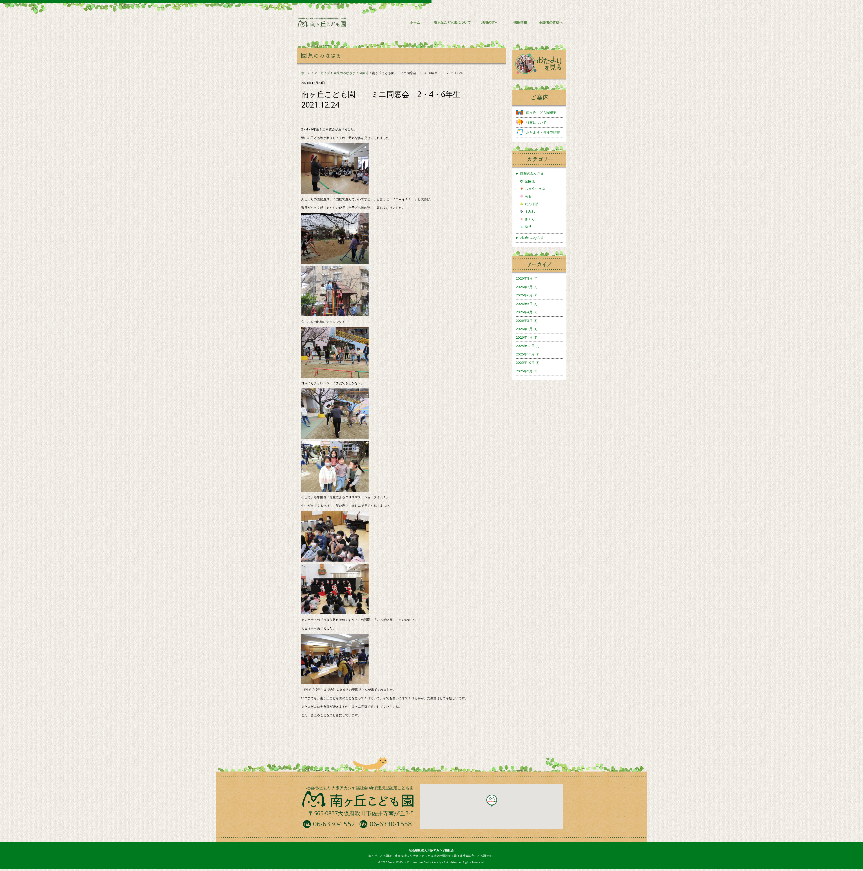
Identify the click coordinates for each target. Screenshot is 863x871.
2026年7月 (524, 286)
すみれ (530, 211)
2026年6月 (524, 295)
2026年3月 (524, 320)
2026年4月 (524, 312)
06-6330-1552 (334, 823)
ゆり (528, 226)
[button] (491, 801)
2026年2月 (524, 328)
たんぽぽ (531, 203)
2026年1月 (524, 337)
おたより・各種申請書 (543, 132)
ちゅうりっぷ (535, 188)
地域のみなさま (532, 237)
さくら (530, 219)
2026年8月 (524, 278)
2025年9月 (524, 371)
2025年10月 (525, 362)
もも (528, 196)
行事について (536, 122)
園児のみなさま (532, 173)
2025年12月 (525, 345)
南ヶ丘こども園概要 (541, 112)
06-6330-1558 (390, 823)
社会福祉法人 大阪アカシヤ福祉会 (431, 850)
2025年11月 (525, 354)
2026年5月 (524, 303)
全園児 (530, 181)
